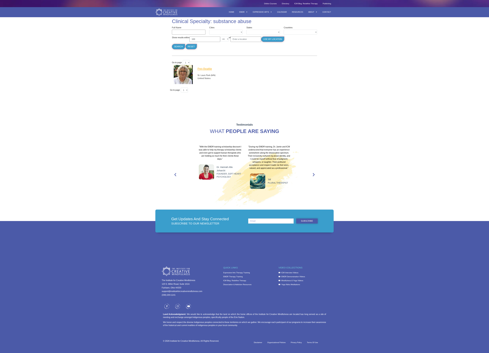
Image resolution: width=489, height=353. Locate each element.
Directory (285, 4)
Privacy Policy (296, 342)
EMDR (241, 12)
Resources (297, 12)
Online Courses (270, 4)
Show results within (180, 38)
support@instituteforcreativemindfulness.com (182, 291)
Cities (211, 28)
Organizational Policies (276, 342)
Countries (288, 28)
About (311, 12)
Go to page (177, 63)
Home (231, 12)
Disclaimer (258, 342)
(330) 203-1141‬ (168, 295)
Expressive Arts (261, 12)
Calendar (282, 12)
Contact (326, 12)
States (249, 28)
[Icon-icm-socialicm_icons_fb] (167, 306)
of (229, 38)
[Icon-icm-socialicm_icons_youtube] (188, 306)
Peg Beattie (205, 68)
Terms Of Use (312, 342)
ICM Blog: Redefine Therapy (306, 4)
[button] (175, 174)
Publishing (327, 4)
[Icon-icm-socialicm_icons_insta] (178, 306)
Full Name (176, 28)
